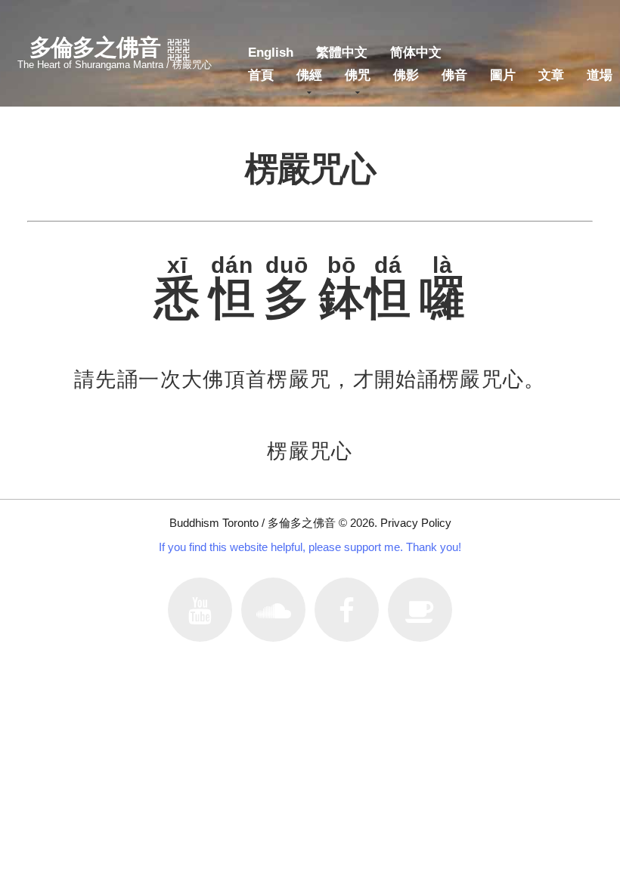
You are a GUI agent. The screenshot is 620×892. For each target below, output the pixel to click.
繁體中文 (341, 52)
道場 (599, 75)
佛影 (406, 75)
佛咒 (357, 75)
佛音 (454, 75)
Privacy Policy (415, 522)
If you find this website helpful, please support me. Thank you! (310, 546)
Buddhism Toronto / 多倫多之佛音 (252, 522)
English (270, 52)
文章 (551, 75)
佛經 (309, 75)
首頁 (261, 75)
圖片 (503, 75)
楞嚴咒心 (309, 451)
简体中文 (416, 52)
